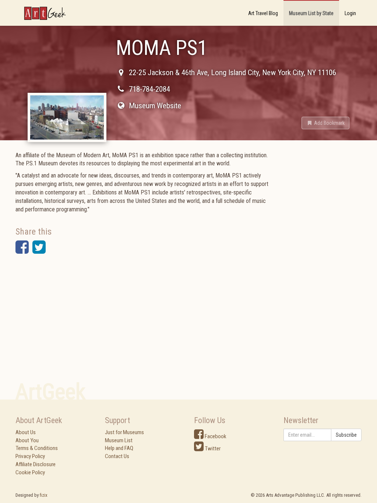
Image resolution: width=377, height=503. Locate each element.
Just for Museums (124, 432)
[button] (325, 123)
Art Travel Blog (263, 13)
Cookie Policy (30, 472)
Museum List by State (311, 13)
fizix (43, 495)
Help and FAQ (119, 448)
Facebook (215, 436)
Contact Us (117, 456)
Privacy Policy (30, 456)
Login (350, 13)
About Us (25, 432)
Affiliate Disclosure (35, 464)
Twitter (212, 448)
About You (27, 440)
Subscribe (346, 435)
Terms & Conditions (36, 448)
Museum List (119, 440)
